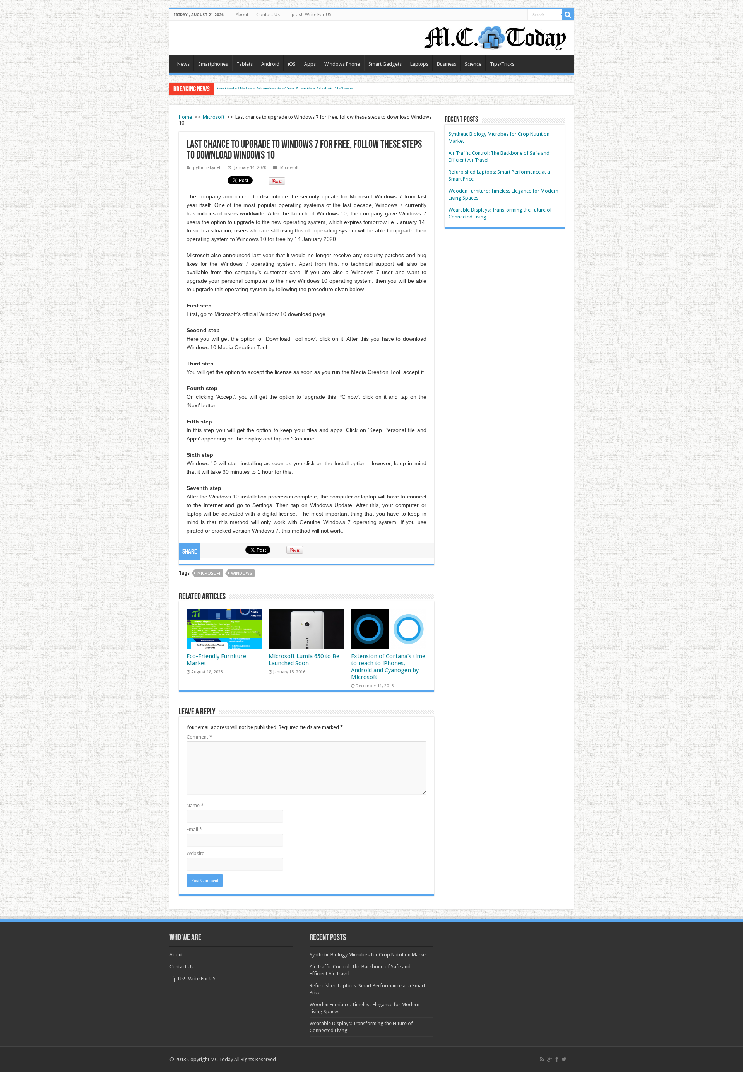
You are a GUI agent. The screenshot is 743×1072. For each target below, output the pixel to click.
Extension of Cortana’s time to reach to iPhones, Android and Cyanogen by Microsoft (388, 667)
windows (241, 573)
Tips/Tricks (502, 64)
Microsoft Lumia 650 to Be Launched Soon (304, 660)
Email (194, 829)
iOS (292, 64)
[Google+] (549, 1059)
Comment (199, 737)
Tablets (244, 64)
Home (185, 117)
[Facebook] (557, 1059)
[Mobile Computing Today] (495, 36)
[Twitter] (564, 1059)
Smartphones (213, 64)
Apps (310, 64)
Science (473, 64)
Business (446, 64)
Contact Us (268, 14)
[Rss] (542, 1059)
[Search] (568, 14)
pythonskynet (207, 167)
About (242, 14)
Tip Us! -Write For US (310, 14)
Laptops (419, 64)
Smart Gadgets (385, 64)
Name (195, 805)
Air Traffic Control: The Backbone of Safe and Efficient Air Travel (286, 89)
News (183, 64)
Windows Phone (342, 64)
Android (270, 64)
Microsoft (213, 117)
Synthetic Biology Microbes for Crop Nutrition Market (368, 955)
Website (195, 853)
